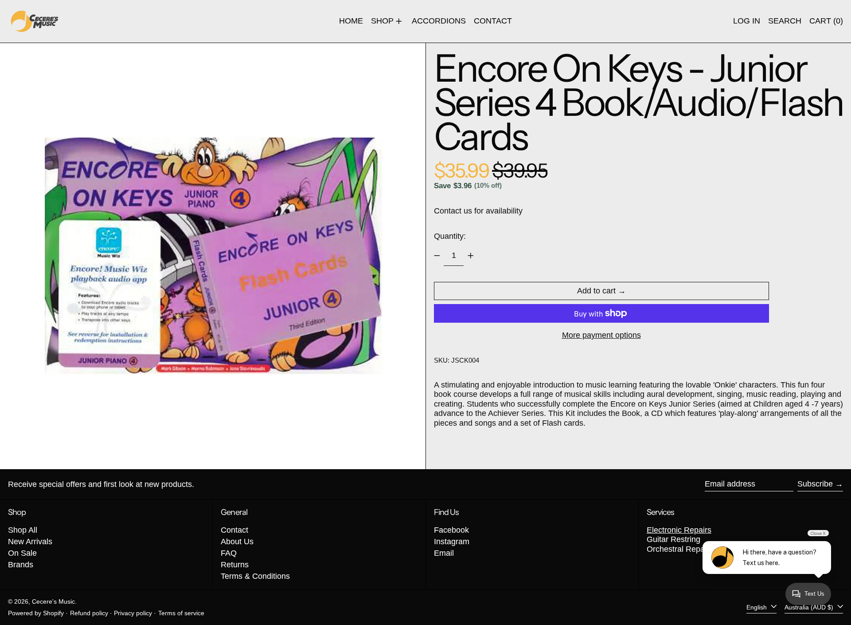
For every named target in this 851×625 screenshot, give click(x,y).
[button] (784, 21)
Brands (20, 564)
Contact (234, 530)
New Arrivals (30, 541)
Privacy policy (133, 613)
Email (444, 553)
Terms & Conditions (255, 576)
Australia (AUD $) (810, 607)
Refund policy (89, 613)
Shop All (22, 530)
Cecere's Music (53, 601)
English (757, 607)
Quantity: (450, 236)
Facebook (451, 530)
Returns (235, 564)
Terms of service (181, 613)
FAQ (229, 553)
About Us (237, 541)
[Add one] (471, 256)
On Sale (22, 553)
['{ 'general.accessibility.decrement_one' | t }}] (437, 256)
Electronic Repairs (679, 530)
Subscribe (815, 483)
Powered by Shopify (36, 613)
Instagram (451, 541)
